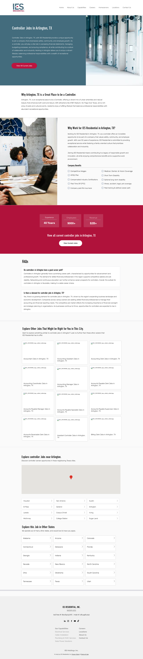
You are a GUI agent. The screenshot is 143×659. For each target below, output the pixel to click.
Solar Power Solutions (63, 641)
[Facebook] (71, 621)
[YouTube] (75, 621)
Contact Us (83, 638)
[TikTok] (78, 621)
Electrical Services (62, 632)
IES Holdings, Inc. (71, 650)
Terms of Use (84, 654)
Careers (82, 629)
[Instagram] (68, 621)
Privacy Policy (76, 654)
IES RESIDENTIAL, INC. (71, 607)
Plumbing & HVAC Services (65, 638)
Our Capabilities (61, 629)
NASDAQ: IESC (71, 610)
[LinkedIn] (65, 621)
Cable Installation (61, 635)
